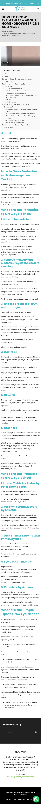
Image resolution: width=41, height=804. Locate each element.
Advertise (21, 799)
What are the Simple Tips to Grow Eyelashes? (17, 126)
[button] (36, 799)
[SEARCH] (36, 732)
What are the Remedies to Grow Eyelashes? (17, 85)
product (31, 370)
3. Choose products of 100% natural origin (22, 95)
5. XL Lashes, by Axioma (15, 122)
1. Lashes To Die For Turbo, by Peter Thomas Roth (22, 110)
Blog (16, 3)
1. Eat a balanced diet (14, 89)
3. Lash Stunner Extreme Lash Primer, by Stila (21, 117)
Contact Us (34, 3)
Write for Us (23, 3)
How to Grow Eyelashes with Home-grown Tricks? (18, 80)
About (5, 76)
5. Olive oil (10, 100)
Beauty (6, 62)
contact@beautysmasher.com (20, 777)
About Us (9, 3)
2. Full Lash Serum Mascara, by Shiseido (21, 114)
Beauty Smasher (20, 794)
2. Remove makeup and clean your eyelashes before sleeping (19, 92)
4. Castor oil (11, 97)
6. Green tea (11, 102)
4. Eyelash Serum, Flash (16, 120)
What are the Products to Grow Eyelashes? (16, 105)
